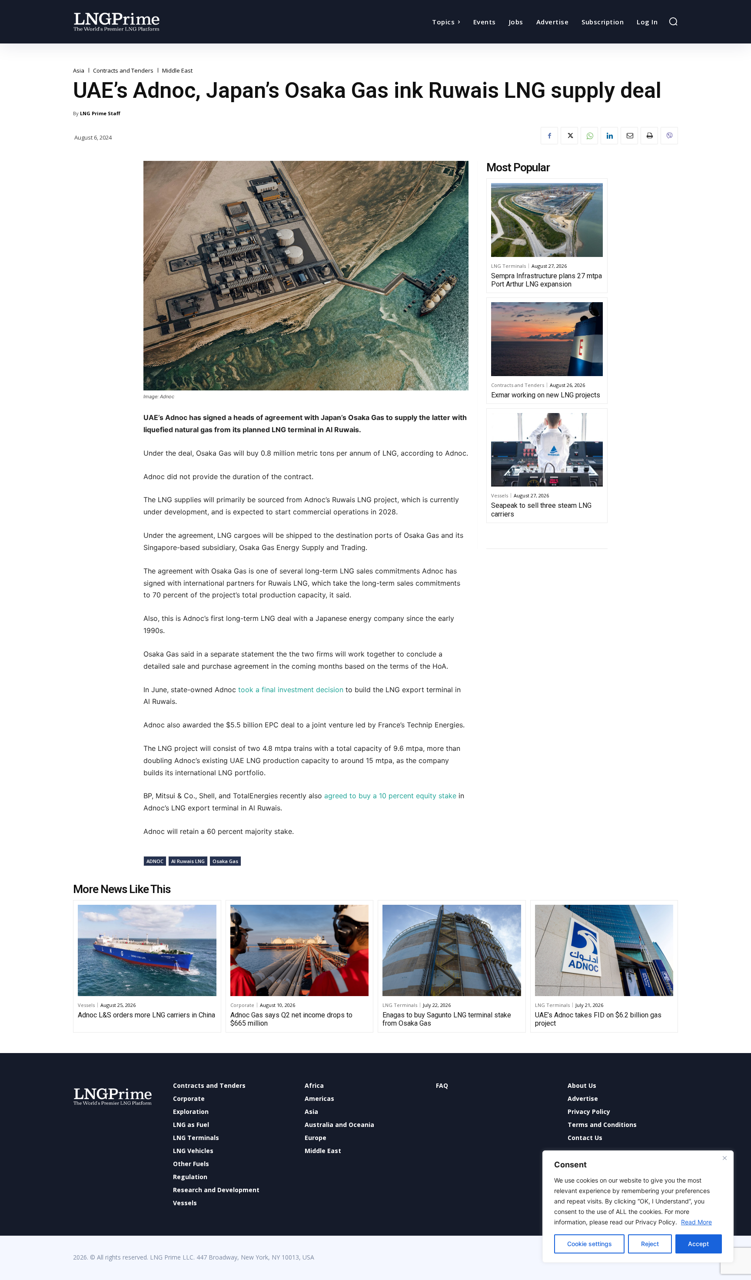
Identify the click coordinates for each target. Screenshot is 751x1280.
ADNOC (154, 861)
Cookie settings (589, 1243)
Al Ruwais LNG (188, 861)
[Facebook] (549, 135)
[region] (638, 1206)
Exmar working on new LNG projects (545, 395)
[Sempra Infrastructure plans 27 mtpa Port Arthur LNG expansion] (547, 220)
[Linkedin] (609, 135)
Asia (78, 70)
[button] (673, 21)
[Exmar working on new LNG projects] (547, 339)
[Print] (649, 135)
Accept (698, 1243)
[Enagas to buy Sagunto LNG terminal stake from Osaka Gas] (451, 950)
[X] (569, 135)
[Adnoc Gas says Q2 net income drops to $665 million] (299, 950)
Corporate (242, 1005)
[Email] (629, 135)
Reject (650, 1243)
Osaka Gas (225, 861)
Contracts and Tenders (123, 70)
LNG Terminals (508, 265)
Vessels (499, 495)
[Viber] (669, 135)
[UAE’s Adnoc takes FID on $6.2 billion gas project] (604, 950)
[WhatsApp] (589, 135)
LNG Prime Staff (100, 113)
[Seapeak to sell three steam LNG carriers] (547, 450)
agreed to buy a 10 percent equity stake (389, 795)
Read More (696, 1222)
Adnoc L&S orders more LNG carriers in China (146, 1015)
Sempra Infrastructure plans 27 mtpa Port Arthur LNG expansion (546, 280)
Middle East (177, 70)
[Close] (724, 1158)
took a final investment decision (290, 689)
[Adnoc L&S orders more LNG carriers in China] (147, 950)
